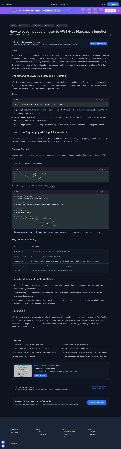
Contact (66, 437)
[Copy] (96, 100)
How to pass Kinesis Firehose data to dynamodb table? (27, 344)
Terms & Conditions (69, 431)
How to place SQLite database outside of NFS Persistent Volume (30, 348)
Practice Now (113, 4)
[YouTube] (104, 4)
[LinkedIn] (102, 4)
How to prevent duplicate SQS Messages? (24, 356)
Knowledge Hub (19, 34)
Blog (39, 431)
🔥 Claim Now (110, 10)
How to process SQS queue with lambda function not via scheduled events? (84, 356)
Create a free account (98, 388)
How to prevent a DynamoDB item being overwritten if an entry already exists (34, 352)
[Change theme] (99, 100)
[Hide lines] (102, 100)
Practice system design (98, 43)
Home (11, 34)
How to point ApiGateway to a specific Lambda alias (77, 348)
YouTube (92, 434)
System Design (42, 434)
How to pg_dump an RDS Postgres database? (75, 344)
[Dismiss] (107, 386)
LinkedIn (92, 431)
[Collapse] (104, 100)
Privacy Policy (68, 434)
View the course (40, 375)
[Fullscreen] (107, 100)
